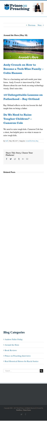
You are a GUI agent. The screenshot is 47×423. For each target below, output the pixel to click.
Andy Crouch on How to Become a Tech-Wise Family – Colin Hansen (23, 69)
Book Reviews (11, 350)
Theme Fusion (27, 410)
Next (40, 25)
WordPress (19, 410)
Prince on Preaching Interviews (18, 355)
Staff (6, 141)
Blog (37, 141)
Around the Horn (30, 141)
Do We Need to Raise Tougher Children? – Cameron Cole (17, 119)
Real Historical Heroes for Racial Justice (21, 361)
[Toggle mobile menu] (42, 13)
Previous (31, 25)
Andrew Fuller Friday (14, 339)
